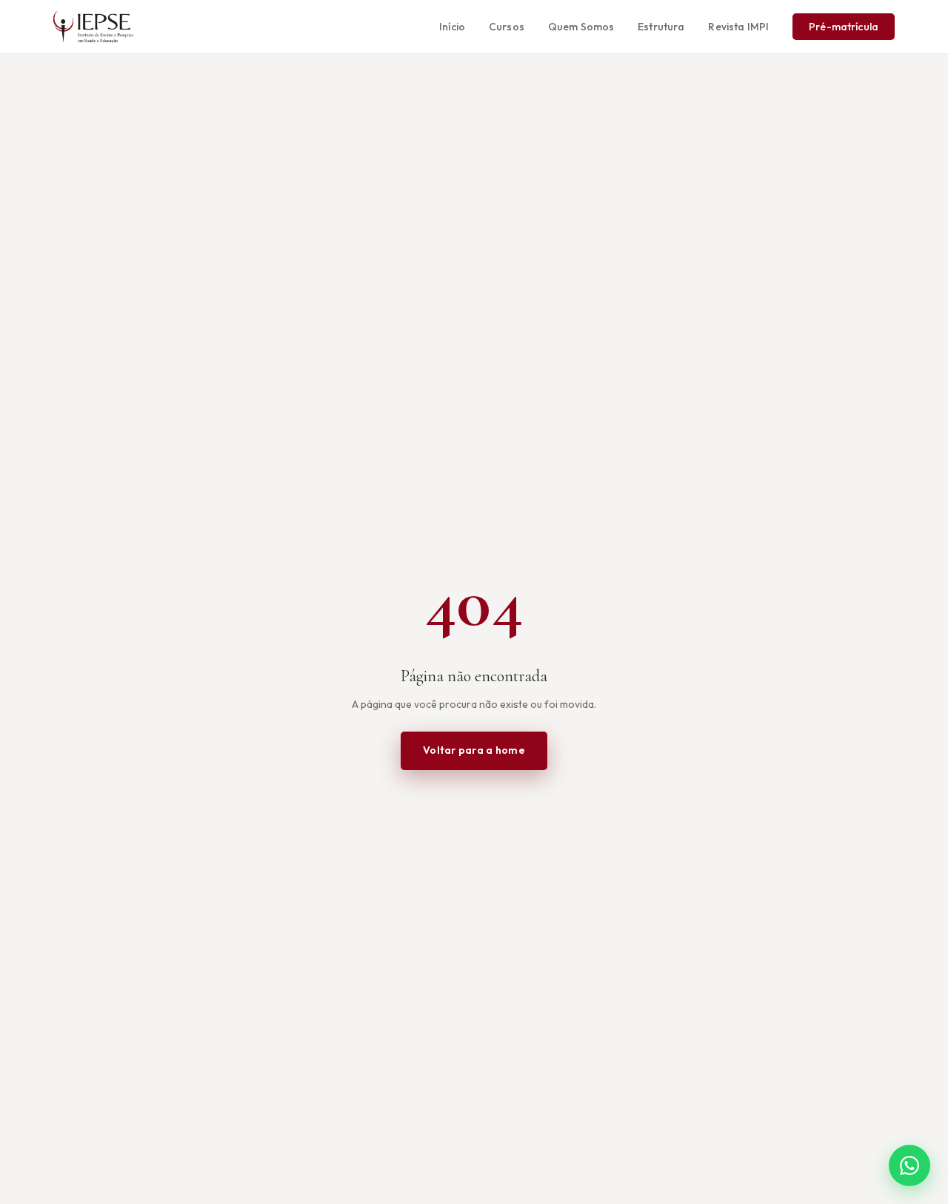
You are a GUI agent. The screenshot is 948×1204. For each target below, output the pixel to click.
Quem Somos (581, 26)
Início (452, 26)
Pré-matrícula (843, 26)
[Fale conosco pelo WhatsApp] (909, 1165)
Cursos (506, 26)
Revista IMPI (738, 26)
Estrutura (661, 26)
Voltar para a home (474, 750)
